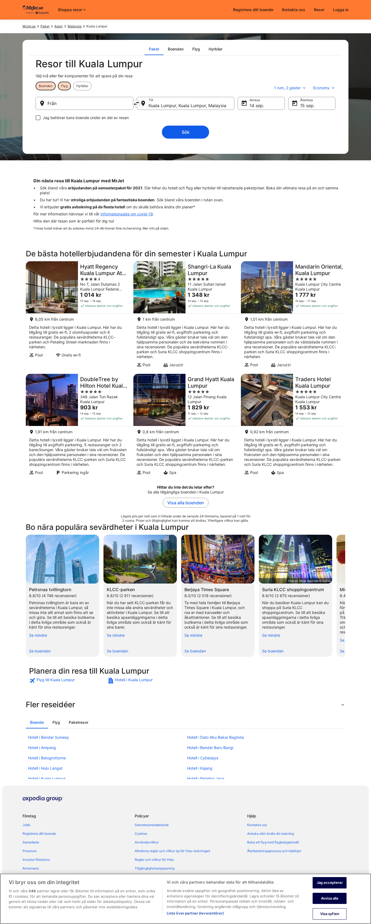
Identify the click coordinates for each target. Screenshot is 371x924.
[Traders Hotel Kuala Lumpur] (293, 426)
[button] (185, 704)
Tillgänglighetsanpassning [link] (154, 868)
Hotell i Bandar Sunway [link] (48, 737)
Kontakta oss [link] (257, 825)
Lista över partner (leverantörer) (195, 913)
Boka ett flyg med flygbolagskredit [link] (273, 842)
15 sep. (307, 105)
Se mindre (38, 635)
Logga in (340, 9)
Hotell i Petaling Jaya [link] (205, 778)
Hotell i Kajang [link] (199, 768)
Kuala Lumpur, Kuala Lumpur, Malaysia (187, 105)
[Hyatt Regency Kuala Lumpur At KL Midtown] (78, 316)
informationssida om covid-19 (126, 214)
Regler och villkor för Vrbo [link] (154, 860)
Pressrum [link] (30, 851)
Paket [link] (44, 26)
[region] (185, 899)
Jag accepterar (330, 882)
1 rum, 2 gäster (287, 87)
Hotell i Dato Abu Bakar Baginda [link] (215, 737)
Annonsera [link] (31, 868)
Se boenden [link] (40, 651)
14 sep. (257, 105)
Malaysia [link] (74, 26)
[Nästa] (345, 595)
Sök (186, 132)
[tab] (154, 49)
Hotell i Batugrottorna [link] (47, 758)
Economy (321, 87)
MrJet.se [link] (29, 26)
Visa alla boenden (185, 502)
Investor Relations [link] (36, 860)
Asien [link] (58, 26)
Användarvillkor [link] (147, 842)
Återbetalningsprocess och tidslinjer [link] (274, 851)
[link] (67, 680)
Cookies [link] (141, 833)
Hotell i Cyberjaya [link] (202, 758)
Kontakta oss (293, 9)
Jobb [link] (26, 825)
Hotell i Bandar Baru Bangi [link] (210, 747)
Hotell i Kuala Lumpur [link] (46, 778)
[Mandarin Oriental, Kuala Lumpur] (293, 316)
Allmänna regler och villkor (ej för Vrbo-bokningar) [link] (172, 851)
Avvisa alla (329, 898)
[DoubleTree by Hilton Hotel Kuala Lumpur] (78, 426)
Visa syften (329, 914)
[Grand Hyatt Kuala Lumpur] (185, 426)
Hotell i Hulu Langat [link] (45, 768)
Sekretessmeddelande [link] (152, 825)
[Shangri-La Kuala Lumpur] (185, 316)
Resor (319, 9)
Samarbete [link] (31, 842)
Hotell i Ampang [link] (42, 747)
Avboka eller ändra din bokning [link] (270, 833)
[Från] (84, 103)
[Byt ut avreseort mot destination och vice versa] (136, 103)
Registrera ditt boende (253, 9)
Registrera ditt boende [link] (39, 833)
